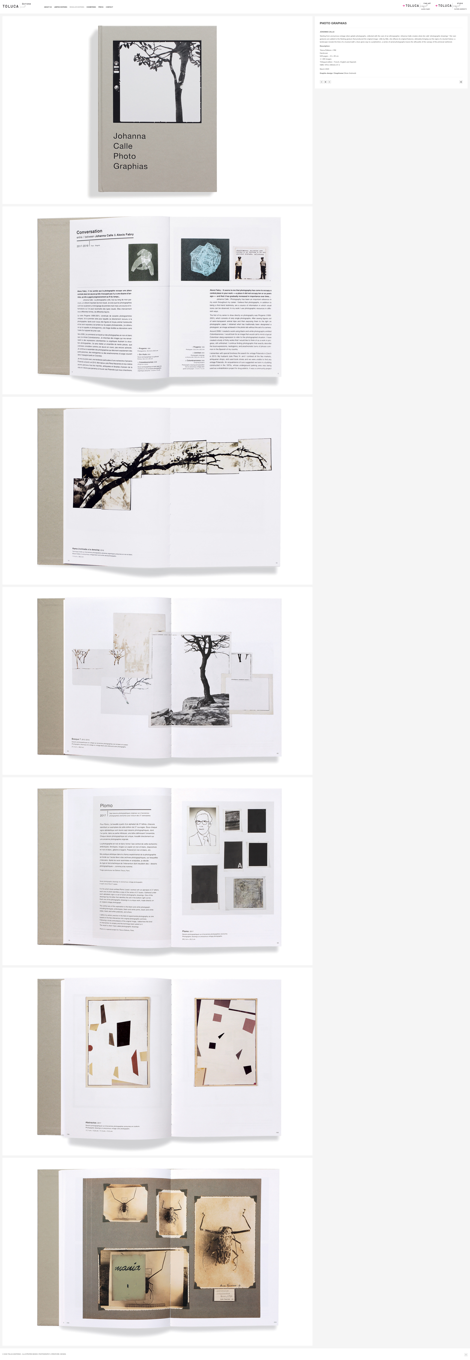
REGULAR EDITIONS (77, 7)
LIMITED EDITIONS (60, 7)
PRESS (100, 7)
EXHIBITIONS (91, 7)
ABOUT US (48, 7)
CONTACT (109, 7)
